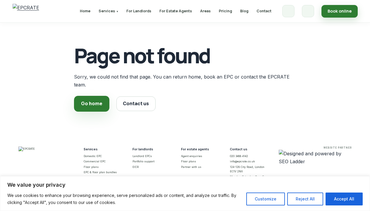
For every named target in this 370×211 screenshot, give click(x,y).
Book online (340, 11)
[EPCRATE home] (26, 11)
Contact (264, 10)
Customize (265, 198)
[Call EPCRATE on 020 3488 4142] (288, 11)
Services (108, 10)
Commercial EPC (95, 161)
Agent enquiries (191, 156)
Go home (91, 103)
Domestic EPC (93, 156)
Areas (205, 10)
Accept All (344, 198)
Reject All (305, 198)
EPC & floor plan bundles (100, 172)
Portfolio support (143, 161)
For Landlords (138, 10)
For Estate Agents (175, 10)
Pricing (225, 10)
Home (85, 10)
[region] (185, 193)
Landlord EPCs (142, 156)
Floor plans (91, 167)
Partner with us (191, 167)
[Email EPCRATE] (308, 11)
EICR (135, 167)
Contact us (136, 103)
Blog (244, 10)
